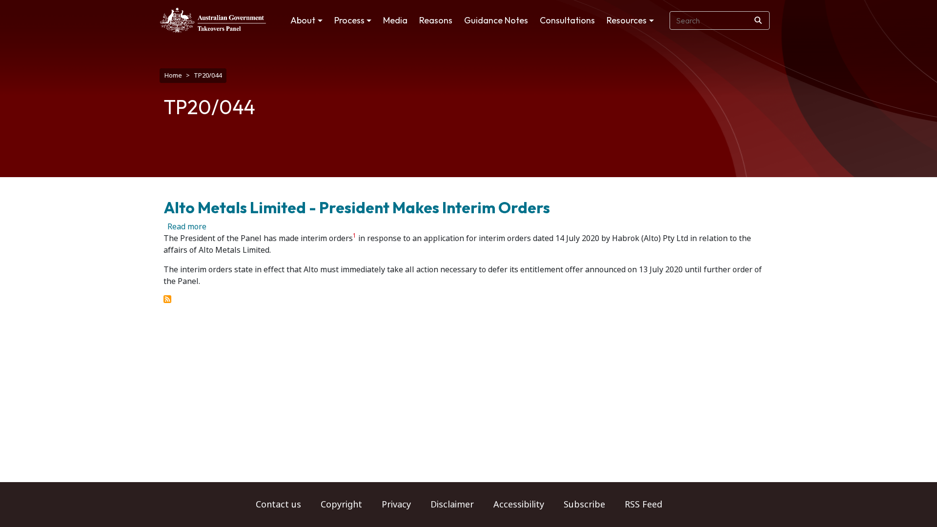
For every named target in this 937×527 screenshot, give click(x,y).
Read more (186, 226)
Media (395, 20)
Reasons (435, 20)
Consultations (567, 20)
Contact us (278, 504)
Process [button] (349, 20)
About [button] (302, 20)
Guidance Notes (496, 20)
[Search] (758, 20)
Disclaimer (452, 504)
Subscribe (584, 504)
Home (173, 75)
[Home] (213, 20)
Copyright (341, 504)
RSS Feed (643, 504)
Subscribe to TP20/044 (167, 299)
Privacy (396, 504)
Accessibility (518, 504)
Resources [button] (627, 20)
